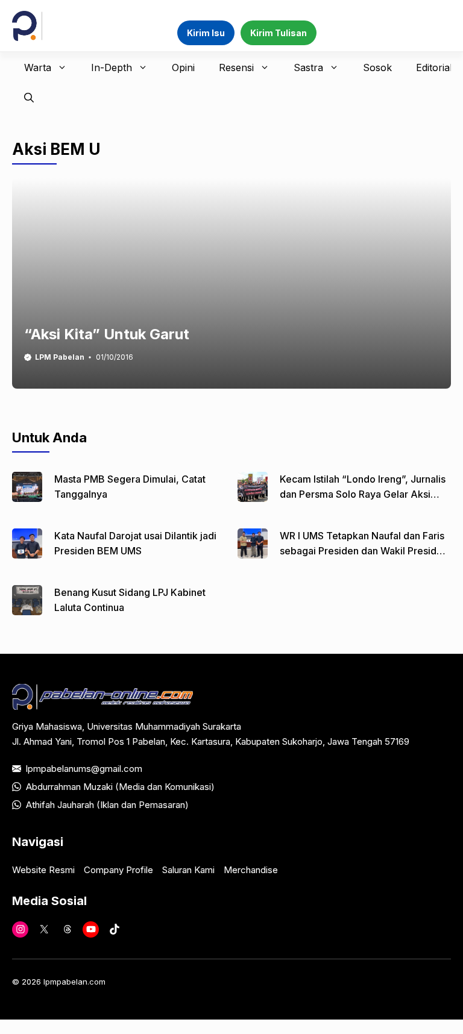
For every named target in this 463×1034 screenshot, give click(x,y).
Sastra (308, 67)
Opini (183, 67)
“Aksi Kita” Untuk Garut (106, 334)
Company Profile (118, 870)
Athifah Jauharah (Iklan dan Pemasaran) (107, 804)
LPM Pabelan (59, 357)
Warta (37, 67)
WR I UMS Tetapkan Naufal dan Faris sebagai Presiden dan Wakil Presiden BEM (364, 551)
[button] (29, 98)
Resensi (236, 67)
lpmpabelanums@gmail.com (84, 768)
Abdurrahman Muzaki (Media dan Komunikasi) (120, 786)
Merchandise (251, 870)
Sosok (377, 67)
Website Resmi (43, 870)
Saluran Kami (188, 870)
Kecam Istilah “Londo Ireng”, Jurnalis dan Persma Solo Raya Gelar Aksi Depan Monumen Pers (363, 494)
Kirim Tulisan (278, 33)
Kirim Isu (206, 33)
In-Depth (111, 67)
